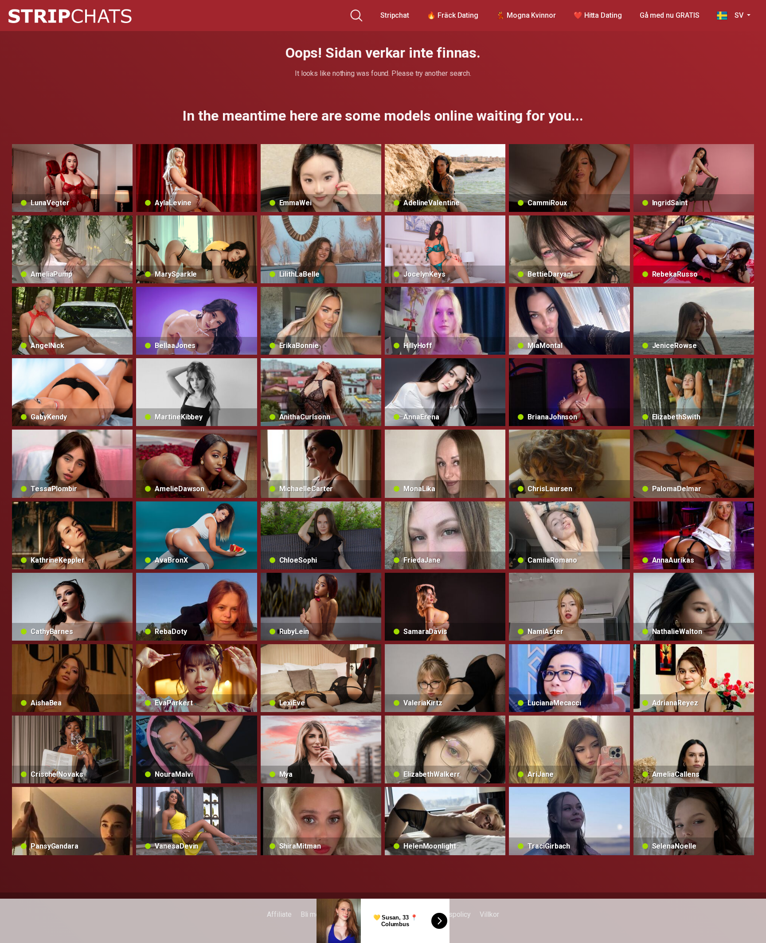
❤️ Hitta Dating (598, 15)
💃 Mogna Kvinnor (526, 15)
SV (736, 15)
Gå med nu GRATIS (670, 15)
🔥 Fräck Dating (452, 15)
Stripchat (394, 15)
